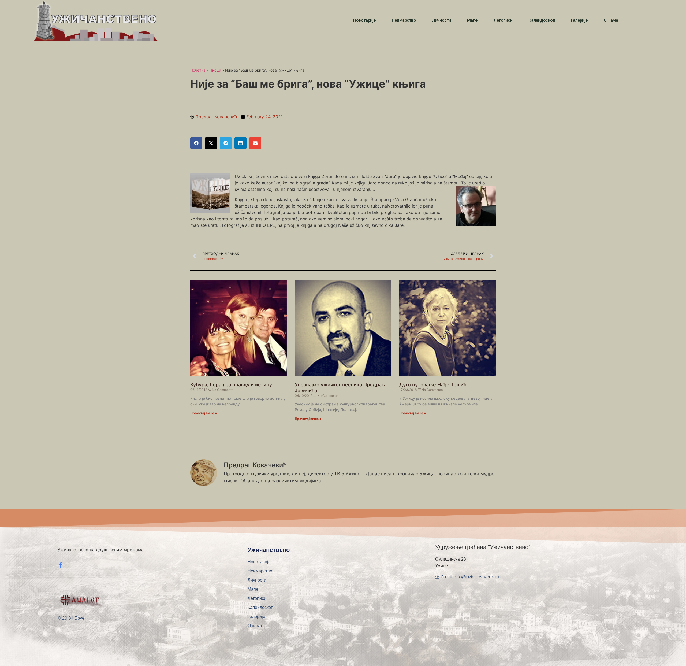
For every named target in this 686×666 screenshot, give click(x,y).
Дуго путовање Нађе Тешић (433, 384)
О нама (611, 20)
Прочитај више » (203, 413)
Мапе (472, 20)
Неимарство (404, 20)
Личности (441, 20)
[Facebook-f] (61, 565)
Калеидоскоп (541, 20)
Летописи (503, 20)
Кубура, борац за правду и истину (231, 384)
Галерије (579, 20)
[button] (196, 143)
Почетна (198, 70)
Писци (215, 70)
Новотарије (364, 20)
